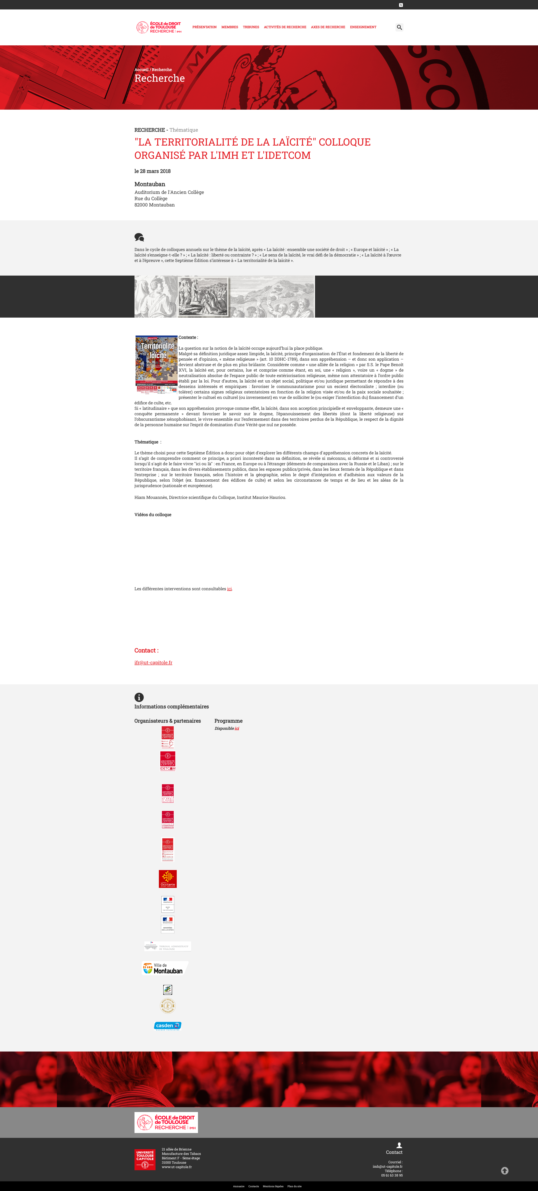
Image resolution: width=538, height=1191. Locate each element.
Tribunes (251, 27)
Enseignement (363, 27)
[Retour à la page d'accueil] (158, 27)
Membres (230, 27)
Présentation (205, 27)
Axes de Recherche (328, 27)
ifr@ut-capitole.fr (153, 662)
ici (229, 588)
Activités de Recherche (285, 27)
